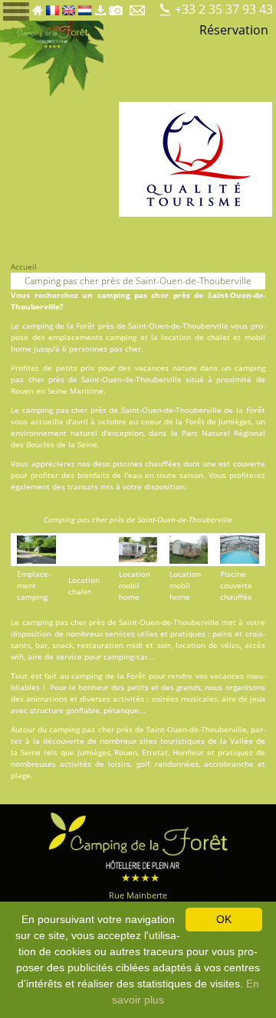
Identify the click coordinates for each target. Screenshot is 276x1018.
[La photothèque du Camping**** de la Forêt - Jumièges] (116, 6)
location (176, 337)
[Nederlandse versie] (85, 6)
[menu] (16, 10)
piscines (128, 463)
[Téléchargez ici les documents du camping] (100, 6)
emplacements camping (92, 337)
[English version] (68, 6)
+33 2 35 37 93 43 (224, 9)
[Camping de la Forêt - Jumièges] (138, 845)
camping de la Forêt (108, 675)
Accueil (24, 266)
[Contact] (138, 6)
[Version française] (52, 6)
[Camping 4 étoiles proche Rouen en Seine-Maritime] (52, 57)
